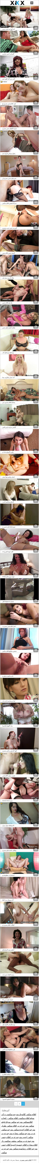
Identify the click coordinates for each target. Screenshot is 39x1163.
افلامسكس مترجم (25, 1122)
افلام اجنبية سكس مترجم (18, 1129)
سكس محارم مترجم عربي (12, 1133)
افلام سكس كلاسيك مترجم (24, 1114)
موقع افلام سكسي (26, 1118)
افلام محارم (32, 1144)
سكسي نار (5, 1141)
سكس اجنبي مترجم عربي (22, 1137)
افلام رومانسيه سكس (21, 1148)
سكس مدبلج (10, 1122)
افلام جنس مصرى (25, 1160)
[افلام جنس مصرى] (17, 3)
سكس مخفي (16, 1141)
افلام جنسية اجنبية (19, 1144)
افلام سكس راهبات (9, 1118)
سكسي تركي (6, 1114)
